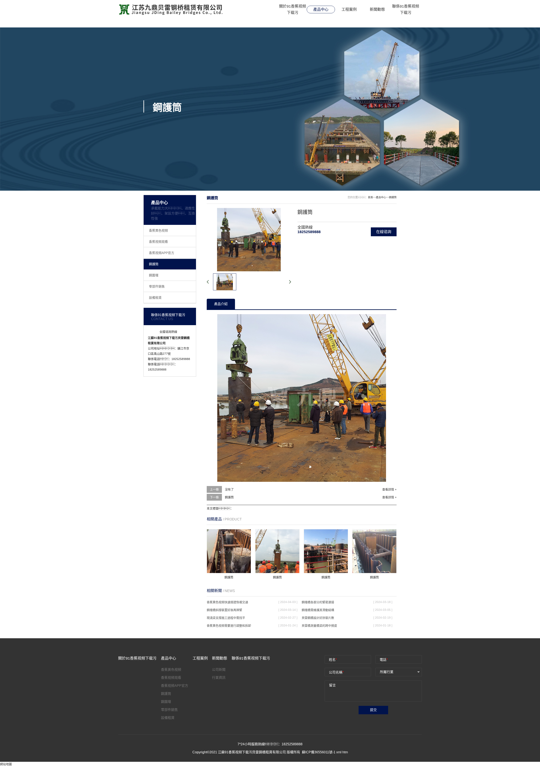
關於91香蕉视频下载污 (292, 9)
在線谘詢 (383, 232)
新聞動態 (377, 9)
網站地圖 (6, 764)
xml (339, 752)
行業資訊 (218, 677)
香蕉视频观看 (158, 241)
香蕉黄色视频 (158, 230)
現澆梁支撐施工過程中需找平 (226, 617)
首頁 (370, 197)
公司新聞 (218, 669)
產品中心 (320, 9)
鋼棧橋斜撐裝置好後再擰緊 (224, 610)
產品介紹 (221, 304)
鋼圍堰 (153, 275)
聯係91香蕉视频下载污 (405, 9)
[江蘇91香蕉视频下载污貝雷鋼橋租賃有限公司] (170, 9)
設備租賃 (155, 297)
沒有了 (229, 489)
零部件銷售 (157, 286)
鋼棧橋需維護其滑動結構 (318, 610)
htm (345, 752)
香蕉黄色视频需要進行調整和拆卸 (229, 625)
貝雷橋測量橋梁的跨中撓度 (319, 625)
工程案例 (349, 9)
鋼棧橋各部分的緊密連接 (318, 602)
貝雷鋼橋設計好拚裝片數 (318, 617)
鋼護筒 (153, 264)
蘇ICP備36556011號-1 (319, 752)
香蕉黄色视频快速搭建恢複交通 (227, 602)
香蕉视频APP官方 (161, 253)
